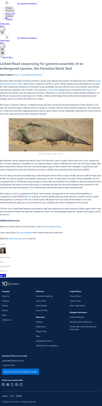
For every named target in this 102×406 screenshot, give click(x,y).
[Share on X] (4, 276)
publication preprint (17, 238)
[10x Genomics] (10, 284)
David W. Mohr (36, 74)
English (5, 396)
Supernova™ (91, 89)
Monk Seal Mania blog (50, 226)
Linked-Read (53, 89)
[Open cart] (2, 32)
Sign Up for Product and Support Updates (20, 371)
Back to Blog (7, 57)
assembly (24, 232)
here (8, 214)
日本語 (19, 396)
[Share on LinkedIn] (1, 276)
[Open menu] (2, 53)
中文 (12, 396)
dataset (28, 196)
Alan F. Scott (20, 74)
